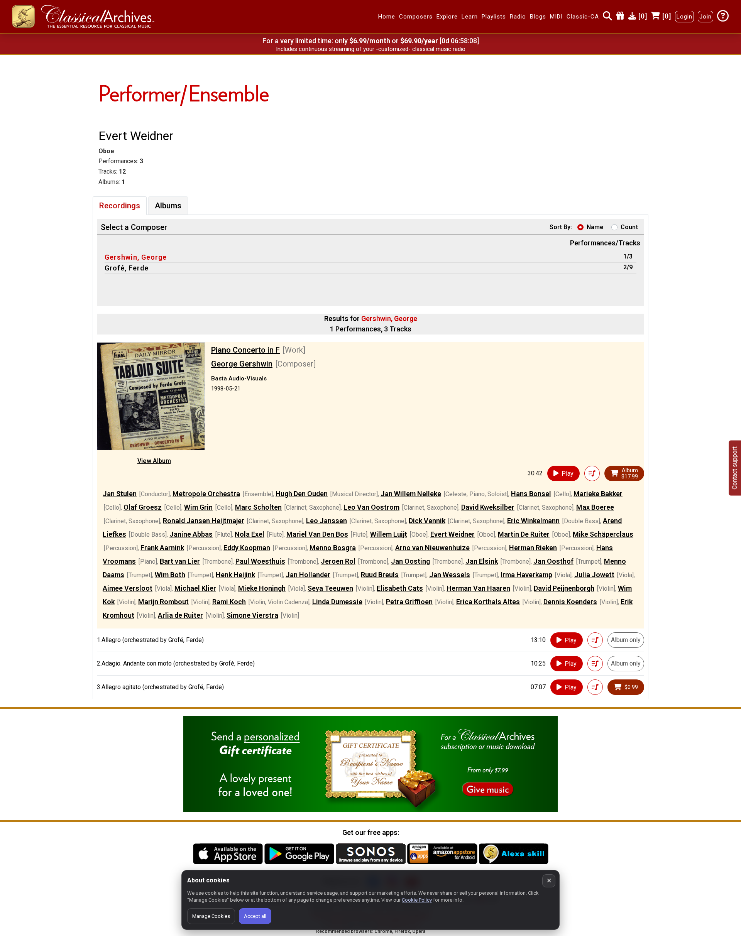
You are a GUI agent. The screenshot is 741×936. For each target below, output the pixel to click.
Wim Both (170, 575)
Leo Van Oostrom (371, 507)
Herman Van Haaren (478, 588)
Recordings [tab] (119, 205)
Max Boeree (595, 507)
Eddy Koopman (246, 548)
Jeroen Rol (338, 561)
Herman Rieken (533, 548)
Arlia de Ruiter (180, 615)
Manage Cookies (211, 916)
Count (629, 227)
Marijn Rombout (163, 602)
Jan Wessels (449, 575)
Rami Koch (229, 602)
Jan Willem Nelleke (411, 494)
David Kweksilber (487, 507)
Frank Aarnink (162, 548)
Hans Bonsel (531, 494)
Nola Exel (249, 534)
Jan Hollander (308, 575)
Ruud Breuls (380, 575)
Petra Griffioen (409, 602)
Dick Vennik (427, 521)
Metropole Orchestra (206, 494)
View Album (154, 461)
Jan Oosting (410, 561)
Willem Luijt (388, 534)
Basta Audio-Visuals (239, 378)
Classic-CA (583, 16)
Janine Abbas (191, 534)
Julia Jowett (594, 575)
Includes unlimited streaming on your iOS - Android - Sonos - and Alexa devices (370, 49)
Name (595, 227)
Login (684, 16)
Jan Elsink (481, 561)
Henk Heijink (235, 575)
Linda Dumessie (337, 602)
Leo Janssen (326, 521)
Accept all (255, 916)
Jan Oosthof (553, 561)
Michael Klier (195, 588)
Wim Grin (198, 507)
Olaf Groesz (143, 507)
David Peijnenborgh (564, 588)
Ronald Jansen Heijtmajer (203, 521)
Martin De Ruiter (524, 534)
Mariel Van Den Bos (317, 534)
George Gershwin (241, 363)
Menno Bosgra (333, 548)
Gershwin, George (136, 257)
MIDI (556, 16)
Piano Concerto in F (245, 350)
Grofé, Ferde (127, 268)
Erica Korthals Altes (488, 602)
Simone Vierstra (252, 615)
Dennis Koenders (570, 602)
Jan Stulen (120, 494)
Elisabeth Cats (400, 588)
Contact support (734, 468)
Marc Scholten (258, 507)
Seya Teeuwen (330, 588)
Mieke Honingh (262, 588)
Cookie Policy (417, 900)
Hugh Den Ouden (302, 494)
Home (386, 16)
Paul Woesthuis (260, 561)
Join (705, 16)
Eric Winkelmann (533, 521)
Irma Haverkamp (526, 575)
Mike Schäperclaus (603, 534)
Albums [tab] (168, 205)
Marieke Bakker (598, 494)
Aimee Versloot (127, 588)
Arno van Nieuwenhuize (432, 548)
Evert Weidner (452, 534)
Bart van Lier (180, 561)
